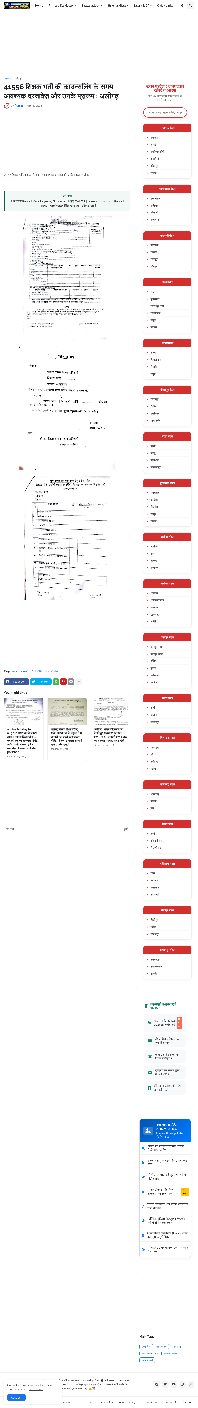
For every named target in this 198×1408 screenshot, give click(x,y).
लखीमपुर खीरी (157, 151)
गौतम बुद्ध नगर (157, 305)
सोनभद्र (155, 934)
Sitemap (188, 1402)
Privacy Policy (126, 1402)
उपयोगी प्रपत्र (170, 1353)
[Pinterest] (63, 681)
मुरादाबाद (155, 492)
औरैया (153, 661)
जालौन (154, 714)
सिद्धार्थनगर (156, 847)
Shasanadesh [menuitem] (91, 5)
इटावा (153, 668)
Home (92, 1402)
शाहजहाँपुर (156, 467)
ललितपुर (155, 722)
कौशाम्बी (154, 212)
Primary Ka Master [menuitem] (61, 5)
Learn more (36, 1389)
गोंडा (153, 873)
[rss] (191, 1384)
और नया (10, 829)
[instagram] (182, 1384)
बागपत (154, 327)
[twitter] (165, 1384)
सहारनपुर (155, 959)
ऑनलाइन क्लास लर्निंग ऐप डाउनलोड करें (167, 1087)
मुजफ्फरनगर (156, 966)
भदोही (153, 927)
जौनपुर (154, 266)
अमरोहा (154, 499)
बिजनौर (154, 506)
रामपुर (153, 514)
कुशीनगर (155, 413)
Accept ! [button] (16, 1397)
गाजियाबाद (155, 313)
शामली (154, 973)
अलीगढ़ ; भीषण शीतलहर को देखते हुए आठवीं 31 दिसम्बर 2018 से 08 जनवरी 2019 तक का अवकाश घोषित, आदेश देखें (110, 735)
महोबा (153, 768)
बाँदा (152, 754)
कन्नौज (154, 682)
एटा (152, 553)
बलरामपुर (155, 887)
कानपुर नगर (156, 646)
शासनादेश (25, 671)
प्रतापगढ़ (155, 219)
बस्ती (153, 833)
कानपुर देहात (157, 654)
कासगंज (154, 567)
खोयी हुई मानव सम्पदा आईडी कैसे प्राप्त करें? (166, 1148)
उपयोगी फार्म (147, 1360)
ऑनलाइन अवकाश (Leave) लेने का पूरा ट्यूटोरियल (167, 1235)
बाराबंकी (154, 607)
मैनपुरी (154, 366)
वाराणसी (154, 245)
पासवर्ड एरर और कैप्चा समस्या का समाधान (167, 1191)
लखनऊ (154, 137)
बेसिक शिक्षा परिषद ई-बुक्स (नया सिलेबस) (168, 1040)
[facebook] (157, 1384)
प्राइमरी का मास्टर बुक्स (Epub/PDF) (167, 1072)
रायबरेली (155, 158)
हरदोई (153, 144)
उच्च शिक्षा (146, 1346)
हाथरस (154, 560)
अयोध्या (154, 593)
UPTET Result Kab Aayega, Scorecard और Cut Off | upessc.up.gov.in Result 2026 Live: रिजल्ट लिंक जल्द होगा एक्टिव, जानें (67, 203)
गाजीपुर (154, 259)
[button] (182, 5)
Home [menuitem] (39, 5)
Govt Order (52, 671)
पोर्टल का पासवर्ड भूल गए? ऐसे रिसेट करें (167, 1177)
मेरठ (152, 291)
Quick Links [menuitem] (165, 5)
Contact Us (171, 1402)
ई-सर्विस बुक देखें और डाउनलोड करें (168, 1162)
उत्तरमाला (176, 1346)
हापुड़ (153, 320)
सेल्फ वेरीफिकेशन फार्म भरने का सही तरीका (167, 1206)
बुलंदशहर (155, 298)
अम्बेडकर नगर (157, 600)
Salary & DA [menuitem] (141, 5)
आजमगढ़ (155, 794)
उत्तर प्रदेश (161, 1346)
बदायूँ (153, 453)
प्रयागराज (155, 198)
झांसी (153, 707)
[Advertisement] (99, 44)
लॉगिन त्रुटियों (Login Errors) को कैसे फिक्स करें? (166, 1221)
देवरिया (154, 406)
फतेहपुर (154, 205)
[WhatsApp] (56, 681)
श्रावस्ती (155, 894)
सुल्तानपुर (155, 614)
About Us (107, 1402)
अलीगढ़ (17, 78)
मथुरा (153, 373)
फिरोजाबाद (156, 359)
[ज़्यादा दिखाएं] (78, 681)
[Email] (71, 681)
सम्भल (153, 521)
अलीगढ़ (154, 546)
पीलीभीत (155, 460)
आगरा (153, 352)
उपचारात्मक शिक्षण (150, 1353)
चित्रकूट (155, 747)
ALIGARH (37, 671)
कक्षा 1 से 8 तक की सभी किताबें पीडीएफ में (167, 1056)
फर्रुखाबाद (155, 675)
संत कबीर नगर (157, 840)
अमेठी (153, 621)
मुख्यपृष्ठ (8, 78)
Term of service (150, 1402)
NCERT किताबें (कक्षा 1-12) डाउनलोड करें (167, 1023)
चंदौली (154, 252)
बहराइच (154, 880)
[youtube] (174, 1384)
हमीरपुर (154, 761)
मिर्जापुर (154, 919)
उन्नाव (153, 173)
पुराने (126, 829)
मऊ (152, 808)
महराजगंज (155, 420)
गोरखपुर (154, 399)
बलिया (153, 801)
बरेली (153, 446)
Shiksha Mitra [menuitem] (116, 5)
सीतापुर (154, 165)
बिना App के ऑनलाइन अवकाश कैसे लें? (168, 1249)
